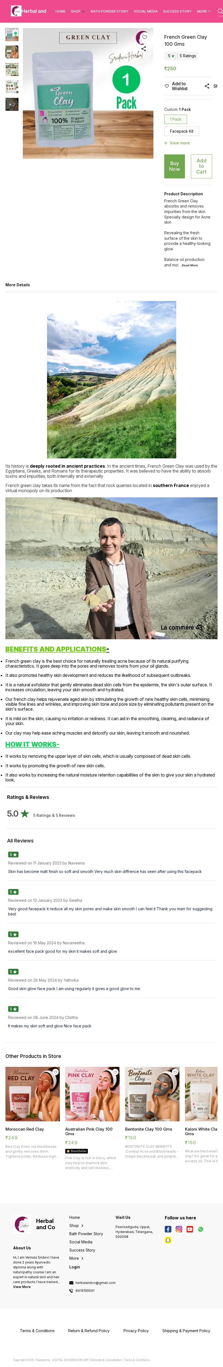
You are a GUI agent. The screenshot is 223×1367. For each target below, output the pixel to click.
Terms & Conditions (137, 1360)
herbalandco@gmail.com (96, 1283)
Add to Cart (201, 166)
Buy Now (174, 166)
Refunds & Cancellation (106, 1360)
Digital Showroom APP (70, 1360)
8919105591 (85, 1291)
